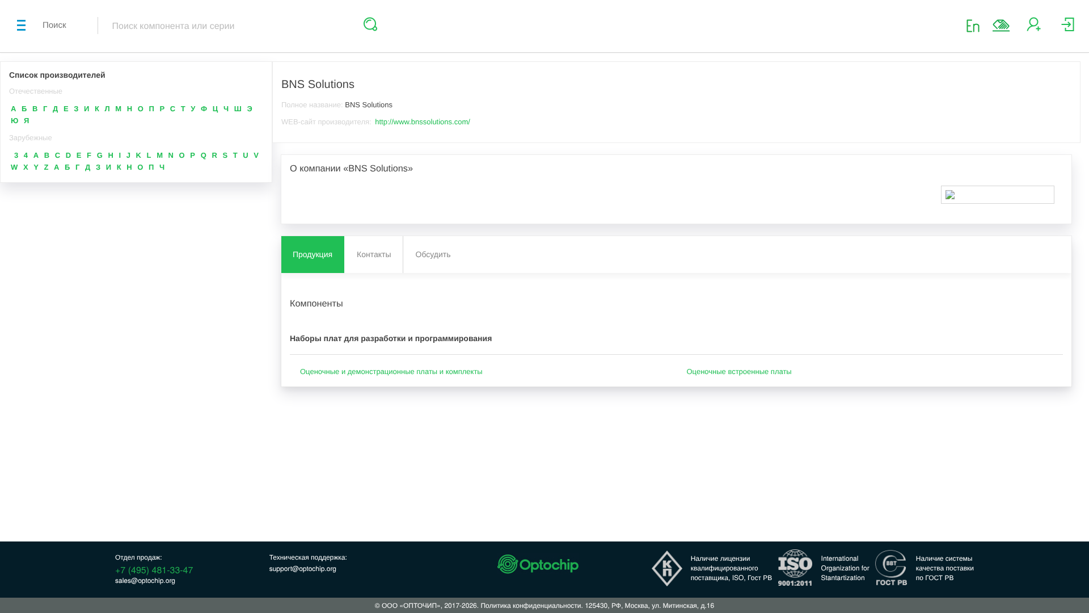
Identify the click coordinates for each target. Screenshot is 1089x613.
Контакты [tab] (374, 254)
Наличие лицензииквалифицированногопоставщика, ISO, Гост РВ (732, 567)
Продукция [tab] (312, 254)
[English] (976, 25)
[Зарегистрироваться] (1034, 28)
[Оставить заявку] (1001, 25)
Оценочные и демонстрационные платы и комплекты (391, 371)
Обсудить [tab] (433, 254)
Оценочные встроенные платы (739, 371)
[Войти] (1068, 28)
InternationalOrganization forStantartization (845, 567)
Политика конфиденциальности (530, 605)
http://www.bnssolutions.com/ (422, 121)
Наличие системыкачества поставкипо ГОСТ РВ (945, 567)
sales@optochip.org (145, 580)
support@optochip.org (302, 568)
